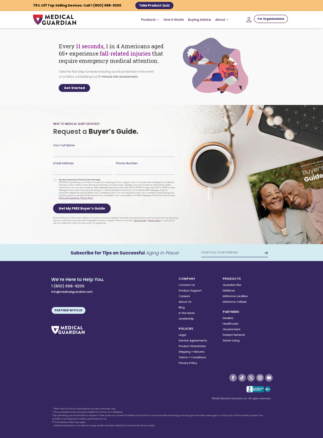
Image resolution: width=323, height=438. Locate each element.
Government (232, 329)
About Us (185, 302)
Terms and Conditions (69, 198)
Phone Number (127, 163)
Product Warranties (192, 346)
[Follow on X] (251, 377)
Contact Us (187, 285)
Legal (182, 335)
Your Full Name (64, 145)
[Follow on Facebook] (233, 377)
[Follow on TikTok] (242, 377)
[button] (82, 208)
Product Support (190, 290)
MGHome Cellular (235, 302)
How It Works (174, 19)
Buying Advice (199, 19)
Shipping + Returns (191, 352)
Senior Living (231, 340)
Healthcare (230, 324)
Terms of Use (140, 220)
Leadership (186, 319)
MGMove (229, 290)
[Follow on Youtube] (269, 377)
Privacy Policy (86, 198)
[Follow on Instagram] (260, 377)
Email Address (63, 163)
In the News (187, 313)
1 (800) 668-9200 (67, 286)
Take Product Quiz (154, 5)
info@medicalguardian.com (72, 292)
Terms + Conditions (192, 357)
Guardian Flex (232, 285)
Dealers (228, 318)
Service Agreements (193, 340)
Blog (182, 307)
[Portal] (249, 19)
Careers (184, 296)
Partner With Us (68, 310)
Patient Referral (234, 335)
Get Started (74, 88)
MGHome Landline (235, 296)
